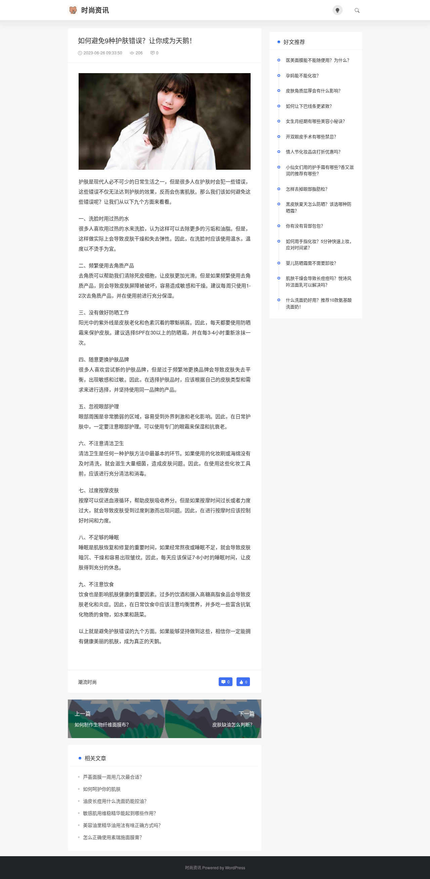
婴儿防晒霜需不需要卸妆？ (312, 263)
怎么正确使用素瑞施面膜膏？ (113, 837)
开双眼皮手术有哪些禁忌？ (312, 136)
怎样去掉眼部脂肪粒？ (308, 189)
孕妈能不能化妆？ (303, 75)
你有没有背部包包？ (305, 225)
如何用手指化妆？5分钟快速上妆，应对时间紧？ (320, 244)
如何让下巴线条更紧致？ (310, 106)
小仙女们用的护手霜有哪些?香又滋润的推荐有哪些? (320, 170)
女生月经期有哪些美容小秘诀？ (316, 121)
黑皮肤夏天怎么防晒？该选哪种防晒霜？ (318, 207)
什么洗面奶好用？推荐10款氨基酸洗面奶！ (319, 303)
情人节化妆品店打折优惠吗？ (314, 151)
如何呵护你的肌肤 (102, 788)
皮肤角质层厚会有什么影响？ (314, 90)
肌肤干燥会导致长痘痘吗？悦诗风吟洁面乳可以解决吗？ (318, 281)
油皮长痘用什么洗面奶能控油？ (116, 800)
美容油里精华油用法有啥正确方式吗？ (123, 825)
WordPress (235, 867)
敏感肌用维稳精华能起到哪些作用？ (120, 813)
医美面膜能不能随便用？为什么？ (318, 60)
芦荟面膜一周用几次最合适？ (113, 776)
